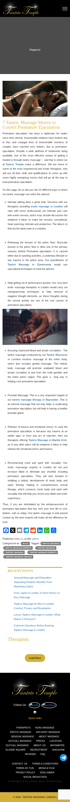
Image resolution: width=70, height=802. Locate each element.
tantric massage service (18, 557)
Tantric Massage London (39, 797)
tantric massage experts (43, 552)
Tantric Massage (14, 552)
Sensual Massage (22, 736)
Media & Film (46, 768)
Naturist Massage (48, 732)
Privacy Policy (25, 772)
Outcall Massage (19, 741)
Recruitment (39, 749)
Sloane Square (15, 749)
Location (56, 741)
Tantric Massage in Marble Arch (48, 440)
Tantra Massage (46, 548)
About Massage (49, 736)
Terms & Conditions (45, 763)
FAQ (42, 754)
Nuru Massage (44, 727)
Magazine (58, 749)
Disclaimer (47, 772)
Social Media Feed (35, 777)
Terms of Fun (25, 768)
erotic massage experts (18, 548)
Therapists (23, 727)
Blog (26, 544)
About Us (39, 745)
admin (35, 538)
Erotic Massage (51, 544)
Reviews (30, 754)
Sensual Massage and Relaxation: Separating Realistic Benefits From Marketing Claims (33, 582)
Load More (35, 657)
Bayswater (57, 745)
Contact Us (19, 763)
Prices (40, 741)
